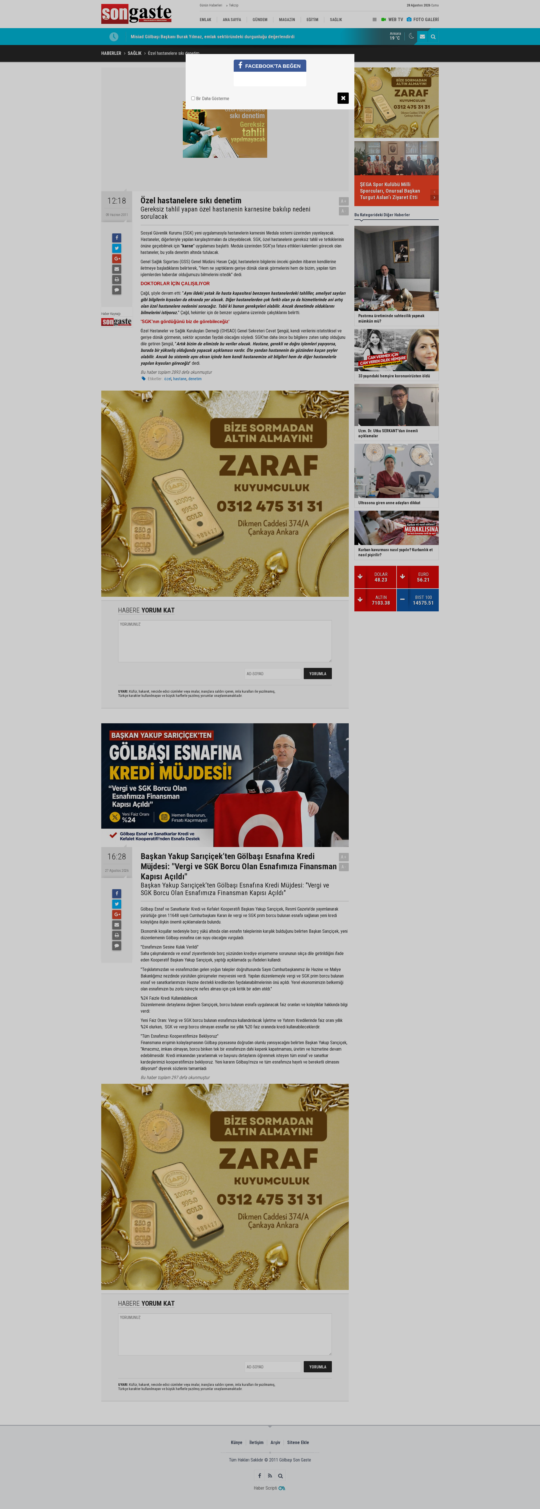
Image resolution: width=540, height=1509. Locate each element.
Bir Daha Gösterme (212, 98)
